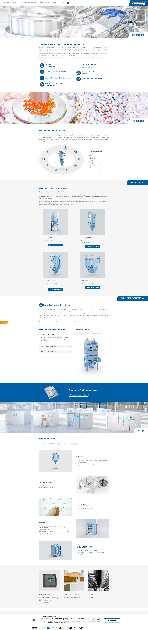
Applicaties (6, 2)
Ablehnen (112, 623)
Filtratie (15, 2)
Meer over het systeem (56, 245)
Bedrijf (55, 2)
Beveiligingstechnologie (29, 2)
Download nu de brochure (78, 395)
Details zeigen (87, 627)
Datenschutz (44, 623)
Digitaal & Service (44, 2)
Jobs (62, 2)
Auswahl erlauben (112, 620)
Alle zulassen (112, 617)
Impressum (49, 623)
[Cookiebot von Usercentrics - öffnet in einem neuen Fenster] (34, 628)
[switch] (59, 628)
